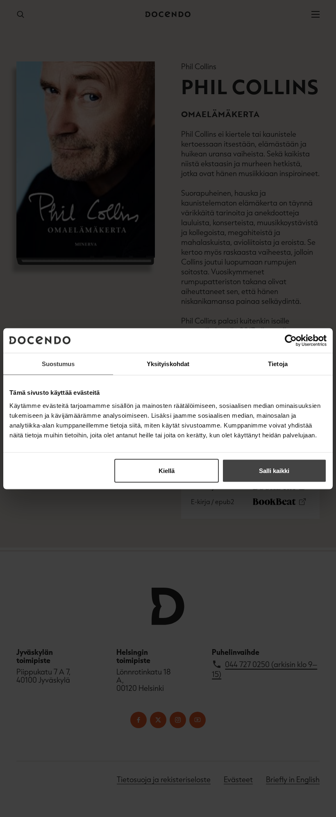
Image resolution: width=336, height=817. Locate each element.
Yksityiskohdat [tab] (168, 363)
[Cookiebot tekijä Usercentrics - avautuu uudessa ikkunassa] (291, 340)
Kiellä (167, 470)
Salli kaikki (274, 470)
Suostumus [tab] (58, 363)
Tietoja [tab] (278, 363)
